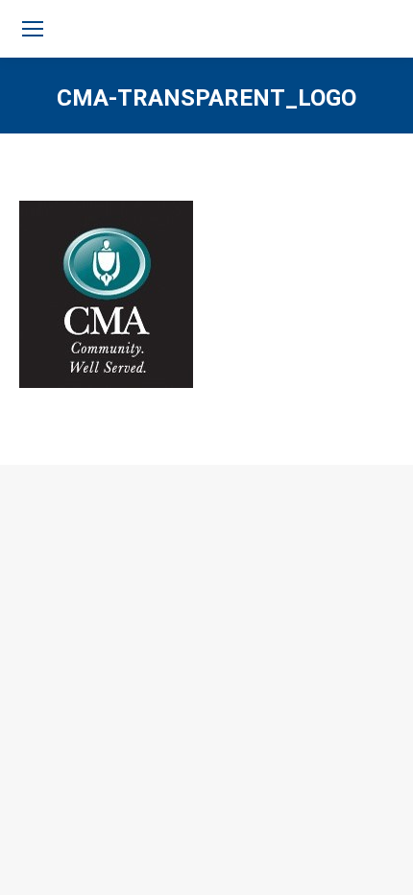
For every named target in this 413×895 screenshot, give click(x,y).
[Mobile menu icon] (32, 28)
